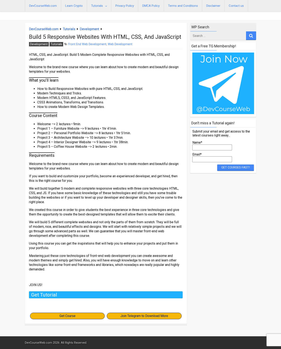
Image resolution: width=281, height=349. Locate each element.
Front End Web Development (87, 44)
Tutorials (97, 6)
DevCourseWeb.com (43, 6)
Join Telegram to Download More (144, 316)
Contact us (236, 6)
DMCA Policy (151, 6)
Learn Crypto (74, 6)
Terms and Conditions (183, 6)
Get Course (67, 316)
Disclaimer (213, 6)
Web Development (120, 44)
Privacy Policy (124, 6)
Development (89, 29)
